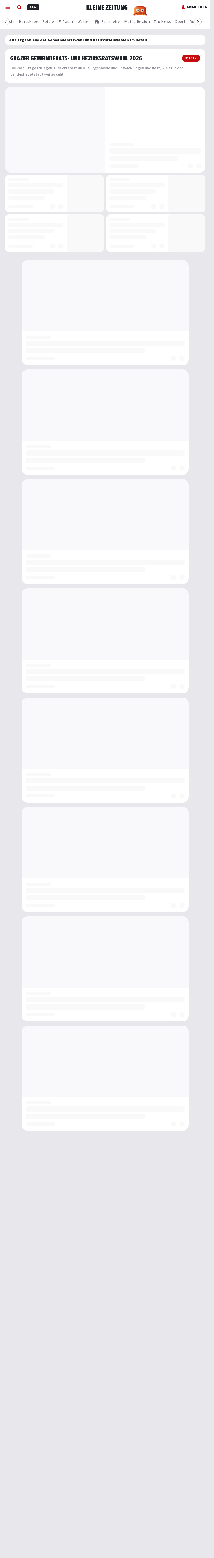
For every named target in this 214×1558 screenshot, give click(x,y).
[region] (107, 22)
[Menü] (7, 7)
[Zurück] (5, 21)
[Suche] (19, 7)
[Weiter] (197, 21)
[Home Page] (107, 7)
